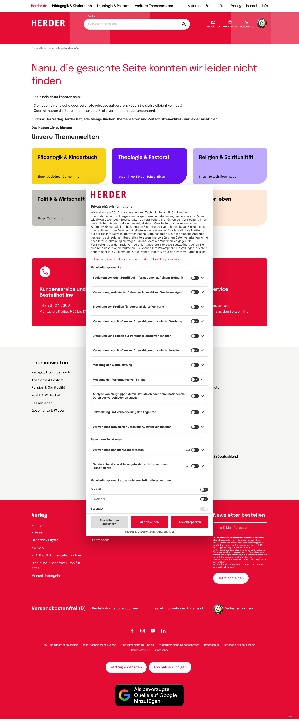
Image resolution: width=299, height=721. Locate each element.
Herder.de (39, 6)
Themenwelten (50, 362)
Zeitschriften (215, 6)
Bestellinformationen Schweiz (116, 608)
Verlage (38, 525)
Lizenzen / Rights (45, 540)
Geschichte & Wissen (48, 410)
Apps (232, 177)
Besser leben (215, 199)
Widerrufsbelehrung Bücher (99, 645)
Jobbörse (54, 177)
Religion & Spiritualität (226, 157)
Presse (37, 532)
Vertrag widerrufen (126, 667)
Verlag (236, 6)
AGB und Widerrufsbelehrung (61, 645)
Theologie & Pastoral (113, 6)
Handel (251, 6)
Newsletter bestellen (239, 515)
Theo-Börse (136, 177)
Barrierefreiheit (140, 650)
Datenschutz (211, 645)
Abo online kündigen (170, 667)
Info (265, 6)
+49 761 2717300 (55, 306)
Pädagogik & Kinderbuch (72, 6)
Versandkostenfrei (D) (59, 608)
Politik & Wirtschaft (61, 199)
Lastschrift (101, 540)
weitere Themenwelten (154, 6)
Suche (91, 17)
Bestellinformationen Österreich (178, 608)
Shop (41, 177)
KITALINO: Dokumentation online (56, 555)
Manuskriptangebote (48, 576)
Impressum (161, 650)
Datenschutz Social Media (239, 645)
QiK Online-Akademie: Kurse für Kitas (56, 565)
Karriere (38, 547)
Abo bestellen (215, 306)
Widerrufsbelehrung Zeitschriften (179, 645)
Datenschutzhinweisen (224, 567)
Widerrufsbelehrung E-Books (137, 645)
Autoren (194, 6)
